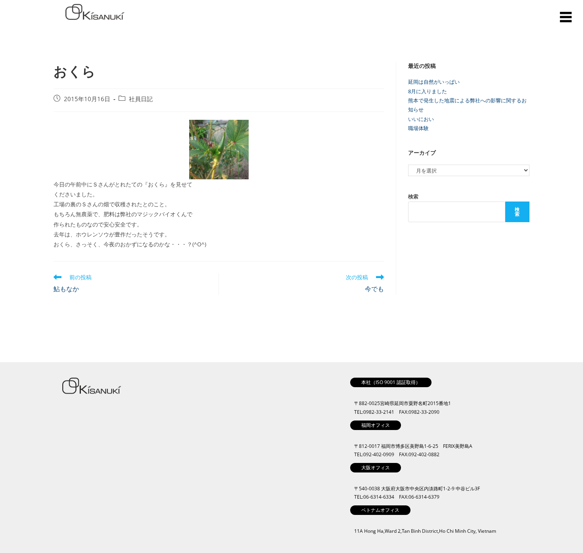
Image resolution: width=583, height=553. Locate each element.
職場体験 (418, 128)
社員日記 (141, 99)
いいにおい (421, 119)
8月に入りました (427, 91)
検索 (413, 196)
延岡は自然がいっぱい (434, 81)
